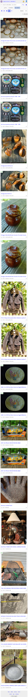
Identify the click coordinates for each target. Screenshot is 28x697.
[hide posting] (26, 43)
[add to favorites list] (1, 43)
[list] (2, 11)
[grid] (6, 11)
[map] (11, 11)
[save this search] (26, 5)
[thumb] (4, 11)
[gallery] (9, 11)
